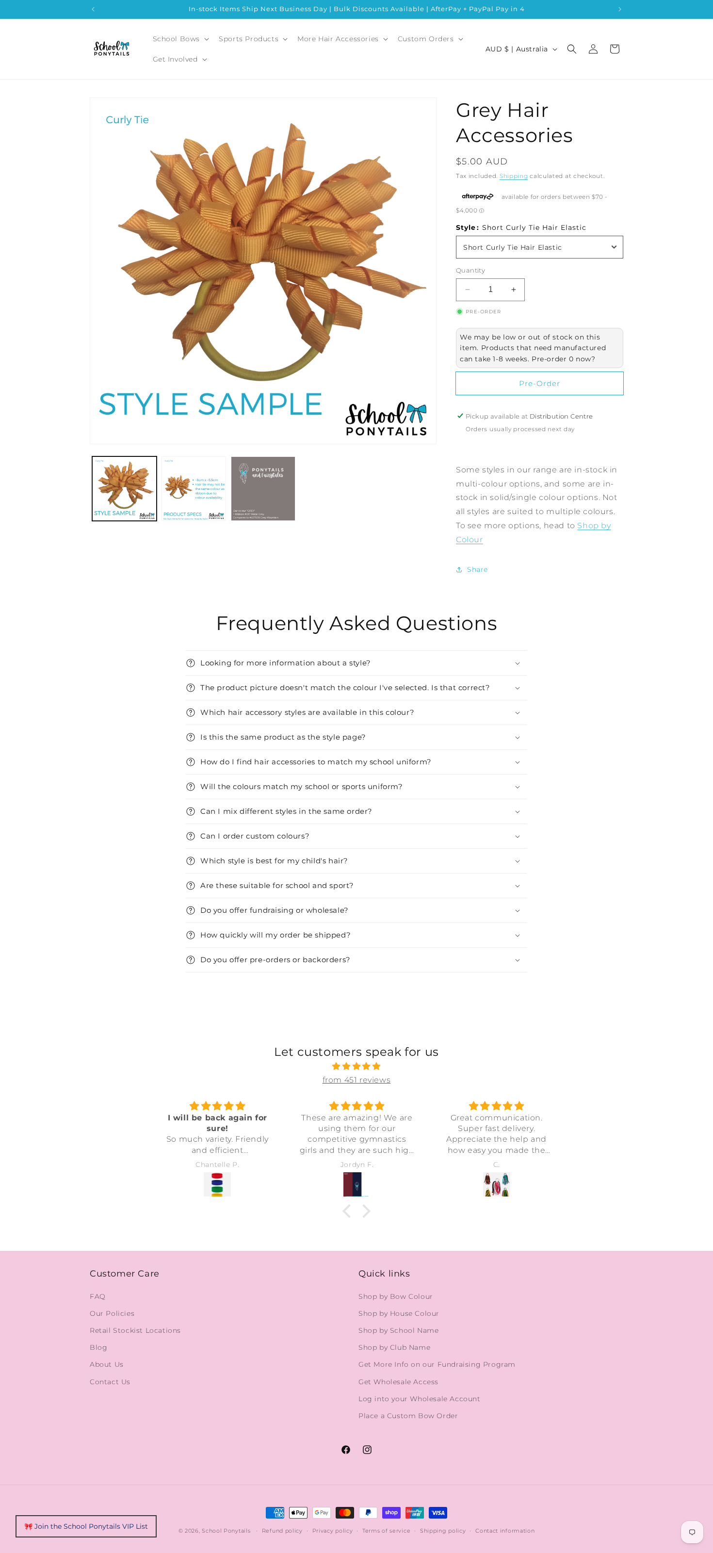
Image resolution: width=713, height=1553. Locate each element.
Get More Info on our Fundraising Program (437, 1364)
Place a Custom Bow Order (408, 1415)
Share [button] (477, 569)
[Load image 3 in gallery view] (263, 488)
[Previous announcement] (93, 9)
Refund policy (282, 1530)
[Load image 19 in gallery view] (194, 488)
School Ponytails (226, 1530)
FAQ (98, 1296)
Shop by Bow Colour (395, 1296)
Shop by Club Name (394, 1347)
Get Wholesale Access (398, 1381)
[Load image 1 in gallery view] (124, 488)
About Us (107, 1364)
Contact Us (110, 1381)
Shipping (514, 175)
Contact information (505, 1530)
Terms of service (386, 1530)
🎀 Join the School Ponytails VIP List (86, 1526)
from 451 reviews (357, 1080)
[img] (356, 1066)
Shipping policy (443, 1530)
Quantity (470, 270)
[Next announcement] (620, 9)
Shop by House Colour (398, 1313)
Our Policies (112, 1313)
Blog (98, 1347)
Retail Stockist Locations (135, 1330)
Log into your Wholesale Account (419, 1398)
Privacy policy (332, 1530)
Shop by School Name (398, 1330)
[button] (180, 39)
